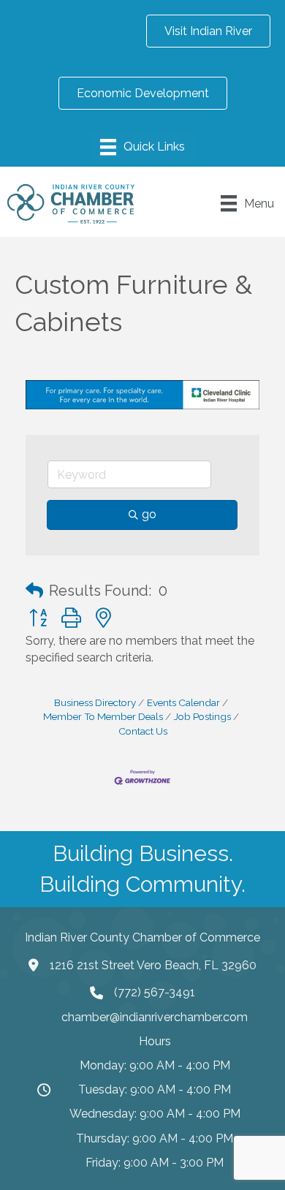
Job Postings (202, 716)
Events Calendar (183, 702)
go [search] (149, 514)
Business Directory (95, 702)
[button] (34, 590)
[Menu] (142, 147)
